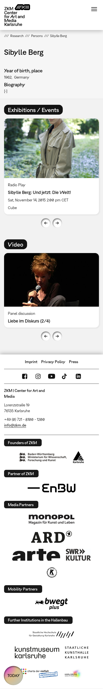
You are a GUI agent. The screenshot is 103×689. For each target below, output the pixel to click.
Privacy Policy (53, 362)
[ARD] (51, 537)
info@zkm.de (15, 425)
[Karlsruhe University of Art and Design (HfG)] (51, 634)
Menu (94, 9)
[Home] (21, 15)
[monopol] (51, 519)
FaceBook (24, 376)
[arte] (36, 555)
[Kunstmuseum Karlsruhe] (37, 652)
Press (73, 362)
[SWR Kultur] (78, 555)
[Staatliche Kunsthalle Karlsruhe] (76, 652)
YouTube (51, 376)
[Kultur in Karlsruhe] (51, 572)
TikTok (65, 376)
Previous (46, 223)
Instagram (38, 376)
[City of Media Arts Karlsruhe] (73, 674)
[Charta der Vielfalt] (39, 674)
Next (57, 223)
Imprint (31, 362)
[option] (51, 166)
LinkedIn (78, 376)
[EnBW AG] (51, 488)
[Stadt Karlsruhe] (78, 457)
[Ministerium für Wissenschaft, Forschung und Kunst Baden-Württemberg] (43, 457)
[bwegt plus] (51, 604)
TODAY (13, 675)
